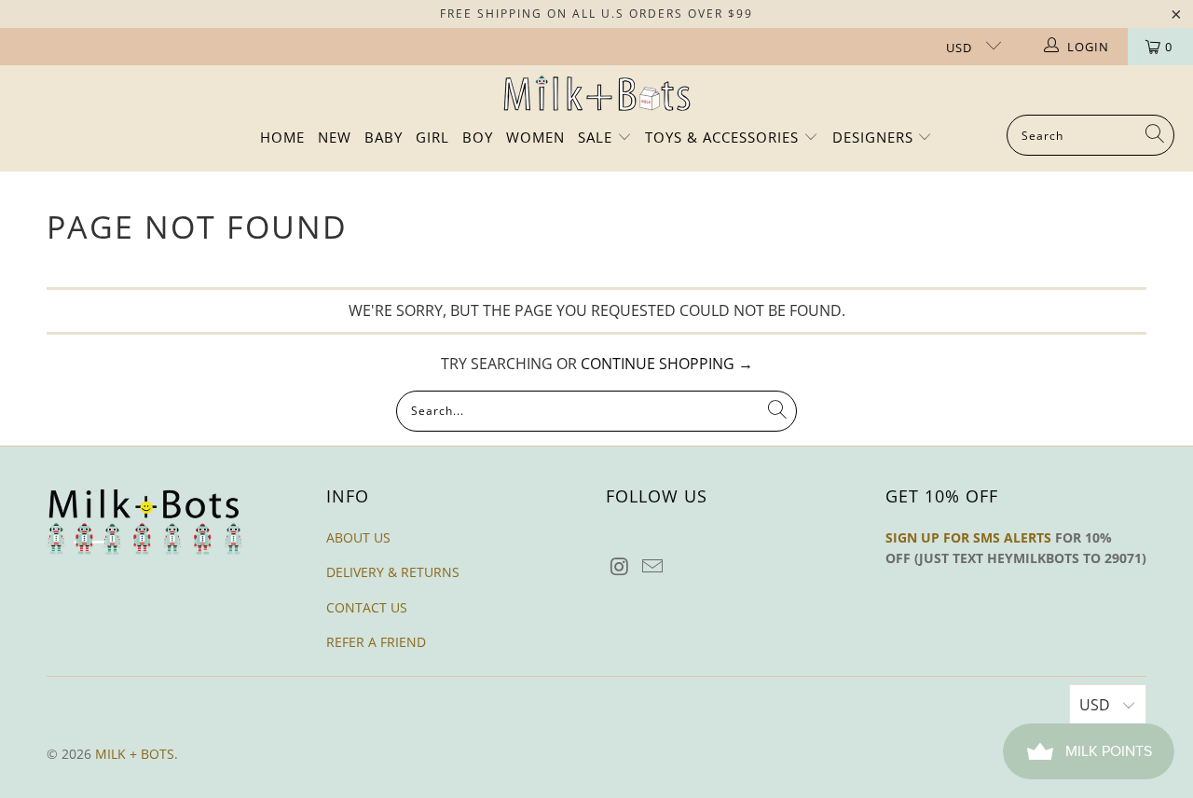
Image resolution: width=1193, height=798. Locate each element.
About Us (358, 537)
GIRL (432, 137)
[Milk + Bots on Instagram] (620, 567)
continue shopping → (667, 363)
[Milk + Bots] (596, 95)
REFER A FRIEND (376, 642)
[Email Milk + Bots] (653, 567)
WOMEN (535, 137)
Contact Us (366, 607)
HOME (282, 137)
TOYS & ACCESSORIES (724, 137)
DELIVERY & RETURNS (392, 572)
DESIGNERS (875, 137)
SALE (597, 137)
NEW (334, 137)
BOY (477, 137)
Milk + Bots (134, 754)
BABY (383, 137)
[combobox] (1090, 135)
